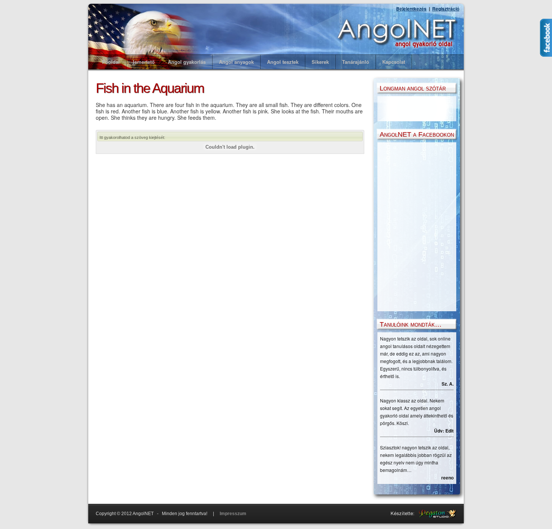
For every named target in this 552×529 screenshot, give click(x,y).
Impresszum (233, 513)
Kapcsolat (393, 61)
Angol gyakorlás (187, 61)
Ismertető (144, 61)
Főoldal (111, 61)
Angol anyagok (236, 61)
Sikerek (320, 61)
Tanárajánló (355, 61)
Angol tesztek (283, 61)
